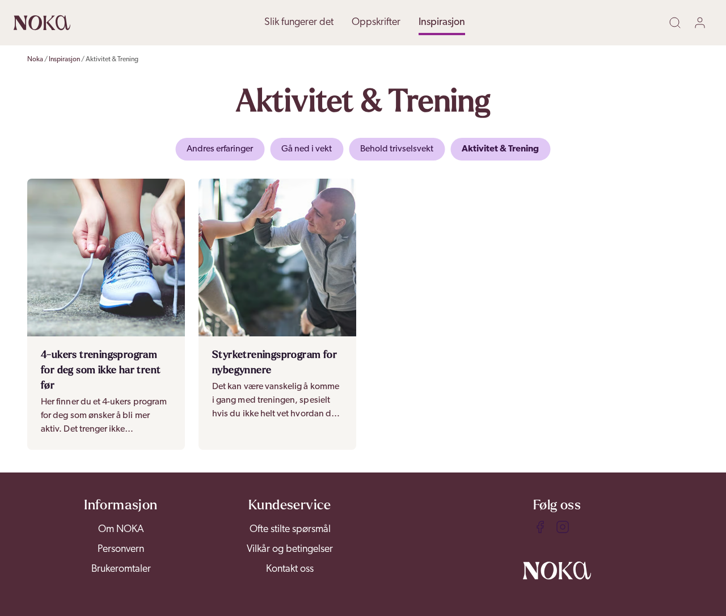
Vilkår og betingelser (290, 550)
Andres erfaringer (220, 149)
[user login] (702, 23)
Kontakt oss (290, 569)
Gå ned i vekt (306, 149)
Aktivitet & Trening (112, 59)
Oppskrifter (376, 23)
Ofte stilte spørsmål (290, 530)
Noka (35, 59)
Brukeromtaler (121, 569)
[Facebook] (540, 527)
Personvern (121, 550)
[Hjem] (42, 22)
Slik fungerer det (299, 23)
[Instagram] (562, 527)
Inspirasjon (442, 23)
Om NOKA (121, 530)
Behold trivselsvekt (396, 149)
